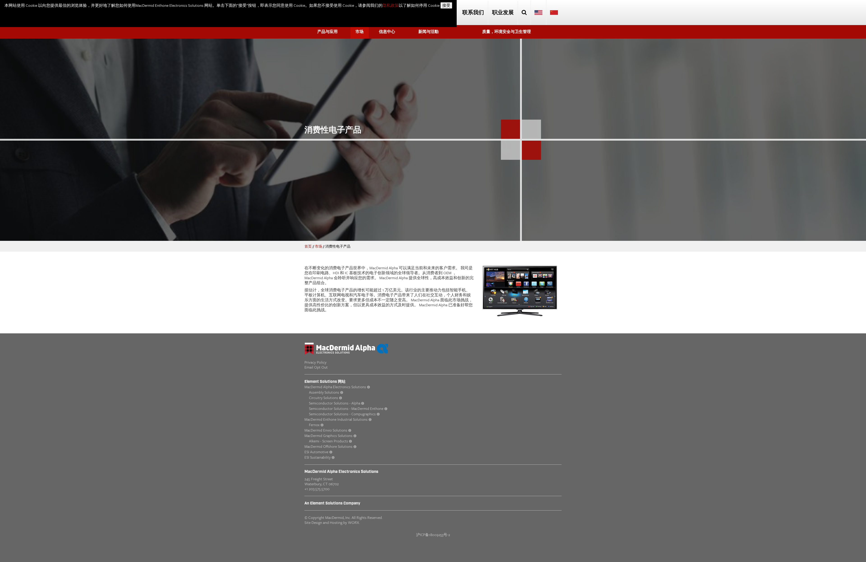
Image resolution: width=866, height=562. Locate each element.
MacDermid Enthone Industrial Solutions (336, 419)
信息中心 (387, 32)
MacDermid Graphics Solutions (328, 435)
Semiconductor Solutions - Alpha (334, 403)
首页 (308, 246)
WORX (353, 522)
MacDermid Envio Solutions (325, 430)
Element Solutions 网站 (324, 381)
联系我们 (473, 12)
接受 (446, 5)
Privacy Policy (315, 362)
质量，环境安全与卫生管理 (506, 32)
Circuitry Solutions (323, 397)
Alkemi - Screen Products (328, 441)
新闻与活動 (428, 32)
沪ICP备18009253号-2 (433, 534)
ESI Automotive (316, 452)
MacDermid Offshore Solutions (328, 446)
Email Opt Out (316, 367)
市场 (359, 32)
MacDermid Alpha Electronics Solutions (335, 387)
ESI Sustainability (317, 457)
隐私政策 (390, 5)
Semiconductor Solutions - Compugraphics (342, 414)
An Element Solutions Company (332, 503)
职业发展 (503, 12)
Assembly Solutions (324, 392)
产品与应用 (327, 32)
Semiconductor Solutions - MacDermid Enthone (346, 408)
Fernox (314, 424)
